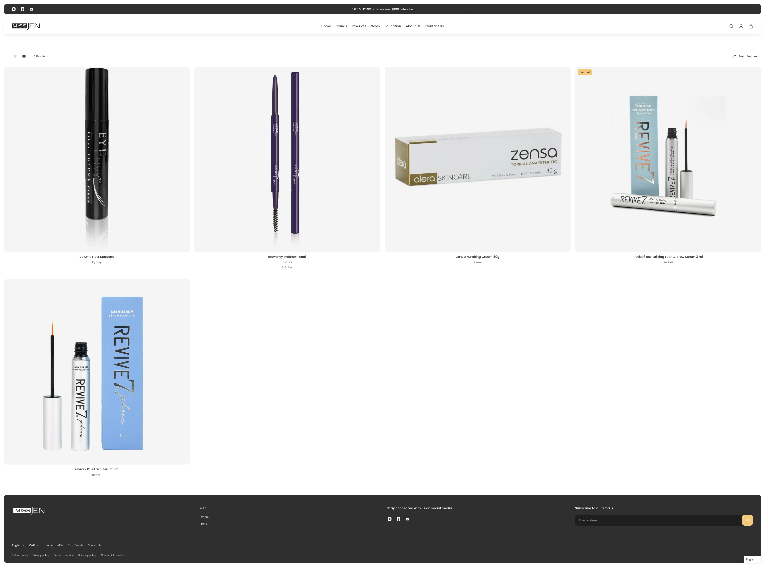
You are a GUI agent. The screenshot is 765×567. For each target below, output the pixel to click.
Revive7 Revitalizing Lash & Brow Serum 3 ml (668, 257)
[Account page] (741, 26)
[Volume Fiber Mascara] (97, 159)
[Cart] (750, 26)
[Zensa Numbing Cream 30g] (478, 159)
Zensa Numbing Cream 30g (477, 257)
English (16, 545)
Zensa (478, 262)
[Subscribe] (747, 520)
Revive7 (668, 262)
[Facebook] (22, 9)
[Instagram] (13, 9)
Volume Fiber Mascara (96, 257)
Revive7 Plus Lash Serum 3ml (97, 469)
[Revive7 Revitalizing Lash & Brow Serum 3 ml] (668, 159)
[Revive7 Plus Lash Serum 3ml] (97, 372)
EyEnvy (97, 262)
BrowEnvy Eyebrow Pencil (287, 257)
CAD (32, 545)
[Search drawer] (731, 26)
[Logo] (26, 26)
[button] (752, 559)
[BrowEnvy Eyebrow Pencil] (287, 159)
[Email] (31, 9)
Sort (749, 56)
